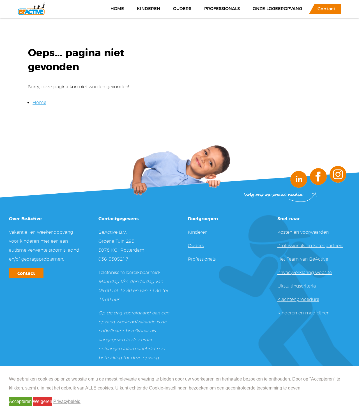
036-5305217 (113, 259)
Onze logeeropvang (277, 8)
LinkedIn (298, 179)
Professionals (222, 8)
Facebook (318, 176)
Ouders (182, 8)
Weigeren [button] (42, 401)
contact (26, 273)
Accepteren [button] (20, 401)
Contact (326, 8)
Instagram (338, 174)
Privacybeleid (66, 401)
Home (117, 8)
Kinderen (148, 8)
